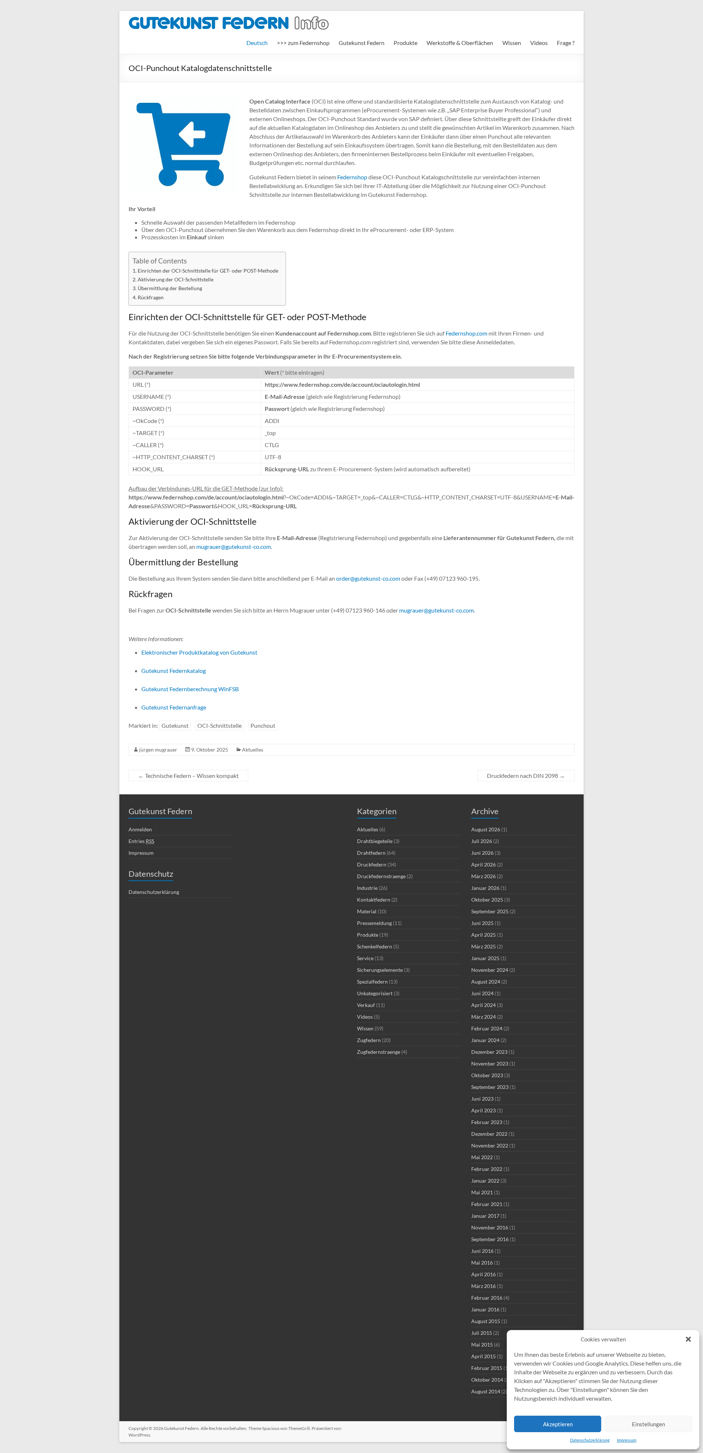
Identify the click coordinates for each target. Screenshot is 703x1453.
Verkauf (366, 1005)
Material (366, 911)
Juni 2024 (482, 993)
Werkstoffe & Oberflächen (460, 42)
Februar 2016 (486, 1298)
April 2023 (483, 1110)
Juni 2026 (482, 853)
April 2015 (483, 1356)
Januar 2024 (485, 1040)
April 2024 (483, 1005)
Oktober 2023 (487, 1075)
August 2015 (485, 1321)
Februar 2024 (486, 1028)
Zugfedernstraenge (378, 1052)
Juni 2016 (482, 1251)
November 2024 (489, 970)
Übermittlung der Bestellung (170, 288)
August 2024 (485, 981)
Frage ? (565, 42)
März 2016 (483, 1286)
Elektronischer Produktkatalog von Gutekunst (199, 652)
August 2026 (485, 829)
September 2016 (490, 1239)
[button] (688, 1339)
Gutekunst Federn (361, 42)
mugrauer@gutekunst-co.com (233, 546)
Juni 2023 (482, 1099)
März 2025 (483, 946)
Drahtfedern (371, 853)
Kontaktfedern (373, 899)
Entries (141, 841)
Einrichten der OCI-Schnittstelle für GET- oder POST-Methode (208, 270)
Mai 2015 (482, 1344)
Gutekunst (175, 725)
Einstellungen (648, 1424)
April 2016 (483, 1274)
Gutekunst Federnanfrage (173, 707)
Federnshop (352, 176)
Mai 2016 (482, 1262)
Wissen (511, 42)
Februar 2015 (486, 1368)
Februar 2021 (486, 1204)
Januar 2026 (485, 888)
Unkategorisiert (375, 993)
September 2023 (490, 1087)
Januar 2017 (485, 1216)
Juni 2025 (482, 923)
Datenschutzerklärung (590, 1440)
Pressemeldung (374, 923)
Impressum (626, 1440)
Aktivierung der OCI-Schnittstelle (175, 279)
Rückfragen (151, 297)
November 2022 (489, 1145)
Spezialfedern (372, 981)
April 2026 (483, 864)
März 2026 (483, 876)
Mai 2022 (482, 1157)
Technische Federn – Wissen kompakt (188, 775)
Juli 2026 (481, 841)
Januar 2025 (485, 958)
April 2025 (483, 935)
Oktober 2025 (487, 899)
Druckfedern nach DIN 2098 (526, 775)
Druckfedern (371, 864)
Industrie (367, 888)
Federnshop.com (466, 333)
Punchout (262, 725)
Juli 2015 (481, 1333)
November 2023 (489, 1063)
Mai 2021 (482, 1192)
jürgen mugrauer (158, 749)
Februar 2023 (486, 1122)
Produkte (405, 42)
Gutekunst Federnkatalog (173, 670)
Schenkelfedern (374, 946)
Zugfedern (369, 1040)
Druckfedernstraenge (381, 876)
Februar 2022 (486, 1169)
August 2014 (485, 1391)
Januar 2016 (485, 1309)
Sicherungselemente (380, 970)
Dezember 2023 (489, 1052)
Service (365, 958)
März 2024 (483, 1017)
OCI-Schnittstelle (219, 725)
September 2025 (490, 911)
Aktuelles (252, 749)
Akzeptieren (558, 1424)
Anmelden (140, 829)
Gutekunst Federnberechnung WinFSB (190, 688)
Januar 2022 (485, 1180)
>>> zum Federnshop (303, 42)
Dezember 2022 (489, 1134)
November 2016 (489, 1227)
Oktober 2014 (487, 1380)
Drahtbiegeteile (375, 841)
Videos (539, 42)
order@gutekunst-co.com (368, 578)
